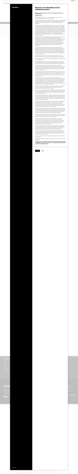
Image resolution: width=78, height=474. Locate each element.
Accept (37, 150)
